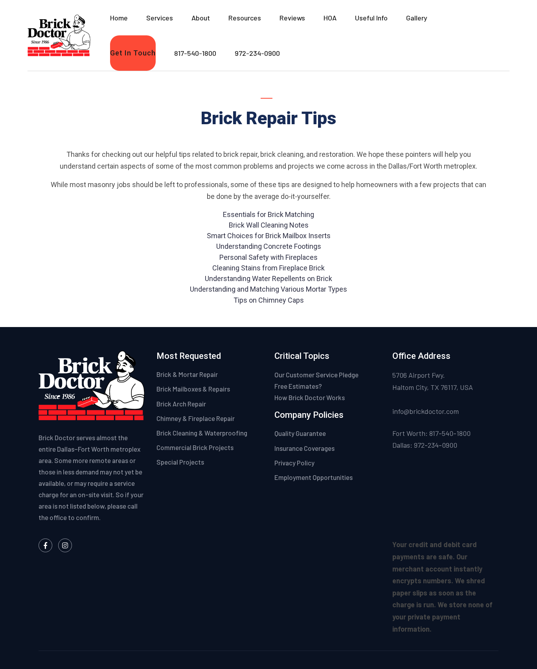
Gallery (416, 17)
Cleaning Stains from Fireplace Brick (268, 268)
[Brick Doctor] (59, 34)
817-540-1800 (195, 53)
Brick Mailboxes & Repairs (193, 389)
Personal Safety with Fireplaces (268, 257)
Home (119, 17)
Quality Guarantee (300, 433)
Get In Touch (133, 53)
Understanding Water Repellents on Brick (268, 278)
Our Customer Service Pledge (316, 375)
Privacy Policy (295, 463)
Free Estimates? (298, 386)
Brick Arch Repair (181, 404)
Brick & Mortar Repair (187, 374)
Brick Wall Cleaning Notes (269, 225)
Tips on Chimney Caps (269, 300)
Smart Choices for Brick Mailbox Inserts (269, 236)
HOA (330, 17)
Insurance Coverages (305, 448)
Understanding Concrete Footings (268, 246)
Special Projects (180, 462)
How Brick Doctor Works (309, 397)
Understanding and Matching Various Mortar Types (268, 289)
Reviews (292, 17)
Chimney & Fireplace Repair (195, 418)
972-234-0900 (257, 53)
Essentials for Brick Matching (268, 214)
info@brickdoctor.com (425, 411)
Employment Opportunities (313, 477)
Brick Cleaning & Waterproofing (201, 433)
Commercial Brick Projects (195, 447)
